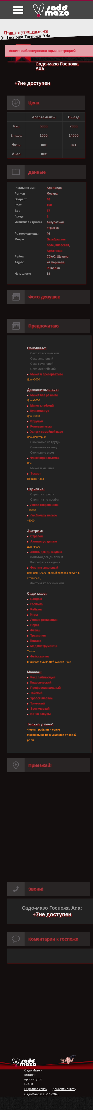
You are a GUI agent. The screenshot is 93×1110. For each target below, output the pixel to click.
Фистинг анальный (44, 567)
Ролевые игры (41, 426)
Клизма (35, 640)
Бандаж (36, 599)
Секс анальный (41, 358)
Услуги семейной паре (46, 431)
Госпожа (36, 604)
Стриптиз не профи (44, 499)
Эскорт (35, 473)
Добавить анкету (64, 1089)
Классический (40, 682)
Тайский (36, 693)
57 (48, 210)
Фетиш (35, 630)
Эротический (39, 708)
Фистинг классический (47, 583)
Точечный (37, 703)
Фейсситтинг (39, 656)
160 (49, 205)
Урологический (41, 698)
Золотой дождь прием (46, 557)
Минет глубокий (42, 405)
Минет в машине (42, 468)
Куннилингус (39, 411)
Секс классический (44, 353)
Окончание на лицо (44, 447)
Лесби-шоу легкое (43, 515)
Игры (34, 614)
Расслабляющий (42, 677)
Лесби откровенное (44, 505)
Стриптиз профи (42, 494)
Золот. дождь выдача (46, 552)
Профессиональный (45, 687)
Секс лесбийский (43, 369)
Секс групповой (41, 364)
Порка (34, 625)
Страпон (36, 536)
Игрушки (36, 421)
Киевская (62, 245)
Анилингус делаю (43, 541)
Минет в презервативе (46, 374)
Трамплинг (38, 635)
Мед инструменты (43, 646)
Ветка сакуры (40, 714)
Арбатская (54, 251)
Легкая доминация (43, 620)
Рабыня (36, 609)
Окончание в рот (42, 452)
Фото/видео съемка (44, 458)
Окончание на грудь (45, 442)
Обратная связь (35, 1089)
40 (48, 199)
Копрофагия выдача (45, 562)
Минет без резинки (44, 395)
